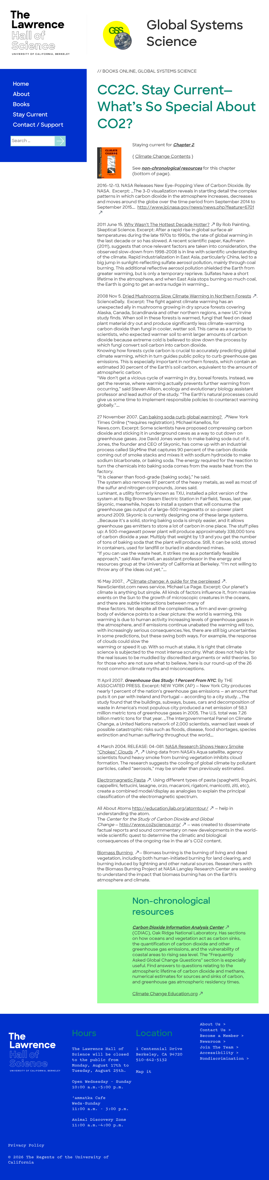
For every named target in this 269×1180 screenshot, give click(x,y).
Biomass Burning (115, 853)
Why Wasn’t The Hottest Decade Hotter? (166, 225)
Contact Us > (215, 1030)
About (21, 95)
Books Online (119, 71)
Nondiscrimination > (224, 1059)
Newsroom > (213, 1042)
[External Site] (43, 33)
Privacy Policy (26, 1145)
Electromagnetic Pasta (121, 780)
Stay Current (30, 115)
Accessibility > (219, 1053)
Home (21, 84)
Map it (144, 1072)
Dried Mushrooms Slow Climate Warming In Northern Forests (187, 296)
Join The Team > (219, 1047)
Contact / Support (38, 125)
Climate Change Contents (163, 157)
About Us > (213, 1024)
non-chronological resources (172, 168)
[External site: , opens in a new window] (126, 582)
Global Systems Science (167, 71)
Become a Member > (222, 1036)
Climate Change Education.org (165, 994)
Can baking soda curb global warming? (181, 417)
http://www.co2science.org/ (149, 825)
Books (21, 105)
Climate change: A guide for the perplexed (175, 582)
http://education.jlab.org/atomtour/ (170, 809)
